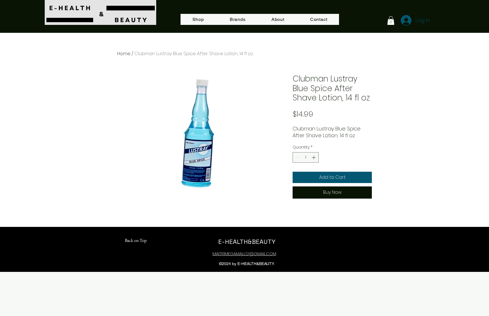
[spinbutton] (306, 157)
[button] (390, 20)
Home (123, 53)
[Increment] (314, 157)
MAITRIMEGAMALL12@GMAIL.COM (244, 254)
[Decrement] (297, 157)
